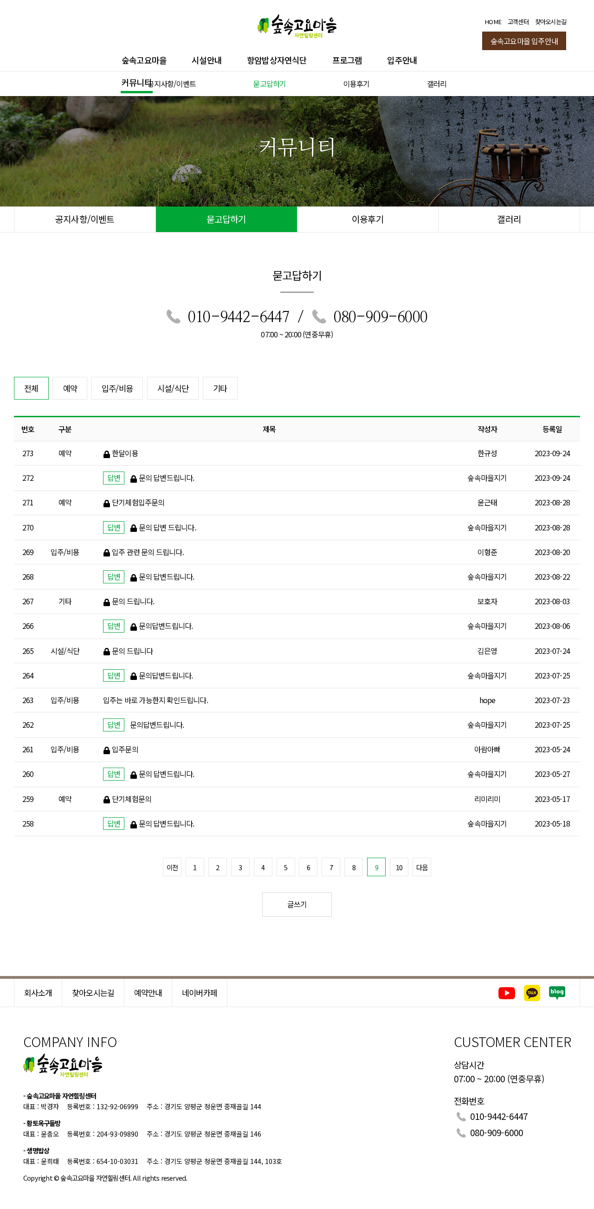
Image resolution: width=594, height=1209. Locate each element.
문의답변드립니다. (166, 625)
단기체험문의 (131, 798)
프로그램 (347, 60)
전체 (31, 388)
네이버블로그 (557, 993)
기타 (220, 388)
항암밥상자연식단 (277, 60)
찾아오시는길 (550, 21)
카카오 (532, 993)
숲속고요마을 (144, 60)
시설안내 (207, 60)
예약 (70, 388)
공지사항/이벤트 (172, 83)
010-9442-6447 (239, 317)
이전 (172, 867)
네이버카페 (199, 992)
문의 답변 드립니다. (167, 527)
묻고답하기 (269, 83)
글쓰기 (297, 904)
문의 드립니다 (132, 650)
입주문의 (125, 749)
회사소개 (38, 992)
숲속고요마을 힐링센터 (297, 24)
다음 (421, 867)
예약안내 (148, 992)
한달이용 (125, 453)
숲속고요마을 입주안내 (524, 40)
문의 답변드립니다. (166, 477)
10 (399, 867)
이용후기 (356, 83)
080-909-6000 (380, 317)
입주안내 (402, 60)
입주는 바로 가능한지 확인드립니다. (155, 699)
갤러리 (437, 83)
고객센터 (518, 21)
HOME (492, 21)
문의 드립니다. (133, 601)
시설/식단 (172, 388)
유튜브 (506, 993)
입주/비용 (117, 388)
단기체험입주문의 (138, 502)
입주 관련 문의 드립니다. (148, 551)
